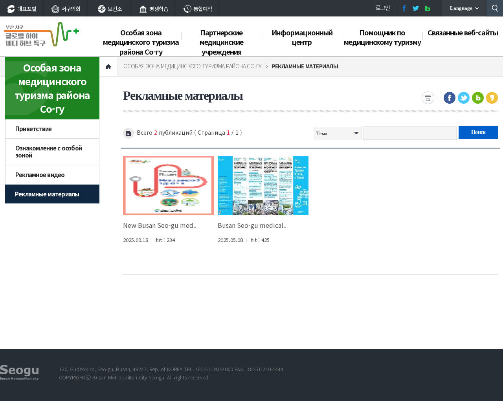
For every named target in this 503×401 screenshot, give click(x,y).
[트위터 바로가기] (416, 8)
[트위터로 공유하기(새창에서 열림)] (464, 98)
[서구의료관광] (41, 34)
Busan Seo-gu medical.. (252, 225)
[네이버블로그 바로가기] (427, 8)
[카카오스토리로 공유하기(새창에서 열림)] (492, 98)
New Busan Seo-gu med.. (159, 225)
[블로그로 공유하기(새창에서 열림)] (478, 98)
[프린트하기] (428, 98)
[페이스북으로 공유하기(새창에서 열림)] (449, 98)
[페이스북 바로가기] (404, 8)
